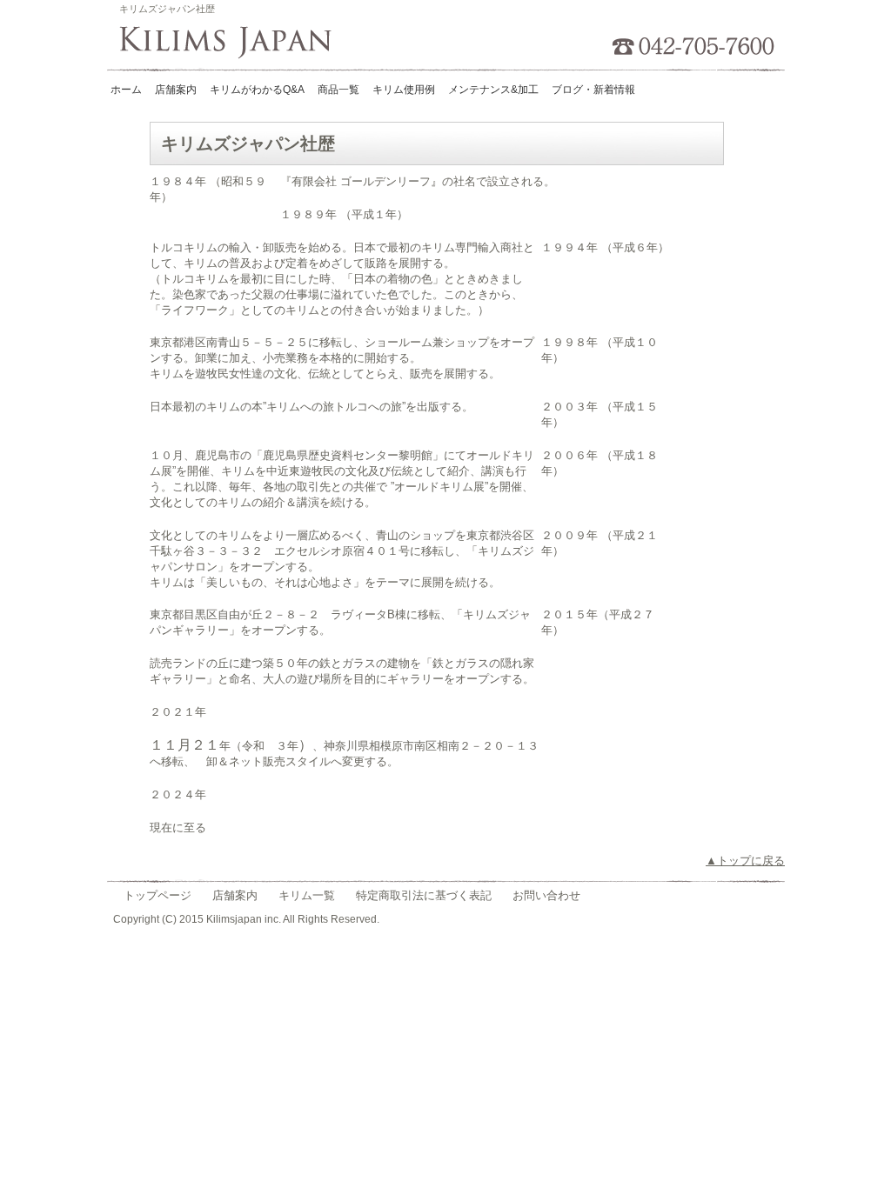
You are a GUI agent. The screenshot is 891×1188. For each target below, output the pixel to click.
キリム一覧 (306, 895)
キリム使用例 (403, 89)
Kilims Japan (231, 43)
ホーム (126, 89)
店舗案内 (235, 895)
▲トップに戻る (745, 860)
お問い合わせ (546, 895)
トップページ (157, 895)
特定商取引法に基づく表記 (424, 895)
